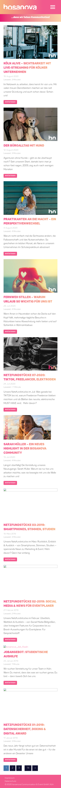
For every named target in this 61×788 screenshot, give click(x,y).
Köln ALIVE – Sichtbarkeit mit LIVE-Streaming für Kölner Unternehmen (27, 68)
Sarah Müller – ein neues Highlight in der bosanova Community (25, 448)
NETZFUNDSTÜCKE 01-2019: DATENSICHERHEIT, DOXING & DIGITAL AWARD (25, 729)
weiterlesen (10, 102)
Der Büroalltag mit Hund (24, 145)
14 (28, 768)
